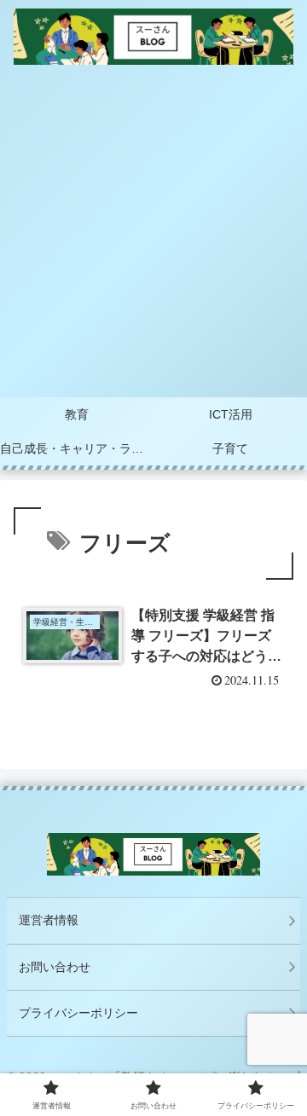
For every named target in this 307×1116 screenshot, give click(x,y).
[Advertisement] (153, 235)
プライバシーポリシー (78, 1013)
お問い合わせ (54, 967)
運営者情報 (48, 920)
